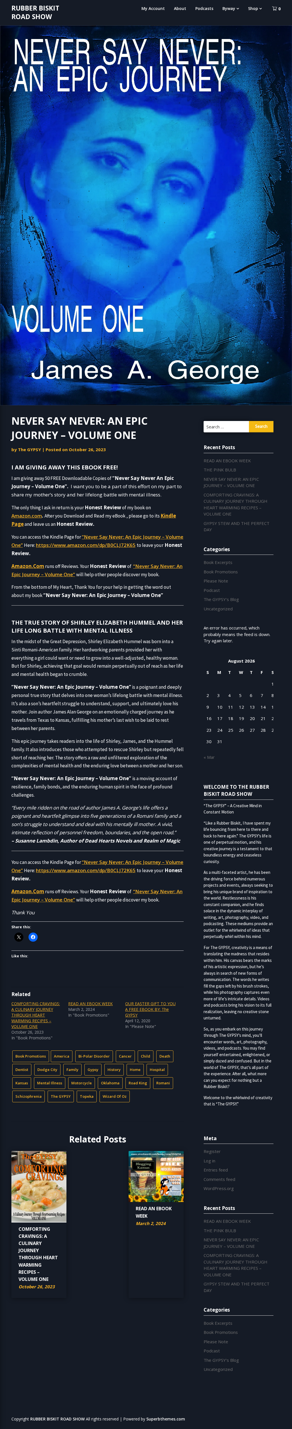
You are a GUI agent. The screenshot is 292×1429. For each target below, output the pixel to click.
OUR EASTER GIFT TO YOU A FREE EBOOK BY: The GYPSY (150, 1009)
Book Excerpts (218, 562)
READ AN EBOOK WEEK (90, 1003)
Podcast (212, 590)
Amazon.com (26, 515)
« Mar (209, 757)
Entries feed (216, 1170)
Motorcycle (81, 1082)
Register (212, 1151)
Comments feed (219, 1179)
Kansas (21, 1082)
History (114, 1069)
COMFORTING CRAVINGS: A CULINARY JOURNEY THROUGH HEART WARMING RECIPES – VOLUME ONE (35, 1015)
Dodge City (47, 1069)
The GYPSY (29, 449)
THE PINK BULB (220, 470)
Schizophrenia (28, 1096)
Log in (209, 1161)
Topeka (87, 1096)
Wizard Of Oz (115, 1096)
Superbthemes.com (165, 1419)
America (61, 1056)
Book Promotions (30, 1056)
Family (72, 1069)
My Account (153, 8)
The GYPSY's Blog (221, 599)
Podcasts (204, 8)
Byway (228, 8)
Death (164, 1056)
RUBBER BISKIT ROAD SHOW (35, 12)
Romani (163, 1082)
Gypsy (93, 1069)
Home (135, 1069)
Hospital (157, 1069)
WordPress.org (219, 1188)
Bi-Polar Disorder (94, 1056)
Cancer (125, 1056)
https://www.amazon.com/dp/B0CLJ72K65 (85, 545)
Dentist (21, 1069)
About (180, 8)
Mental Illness (49, 1082)
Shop (253, 8)
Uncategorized (218, 609)
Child (145, 1056)
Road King (138, 1082)
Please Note (216, 581)
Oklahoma (110, 1082)
